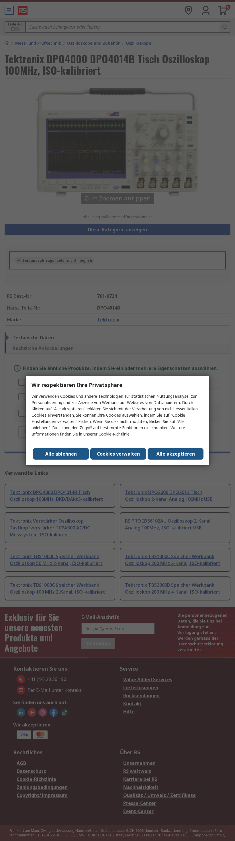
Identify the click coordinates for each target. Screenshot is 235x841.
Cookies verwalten (118, 454)
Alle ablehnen (61, 454)
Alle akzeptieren (175, 454)
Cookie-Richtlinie (114, 434)
